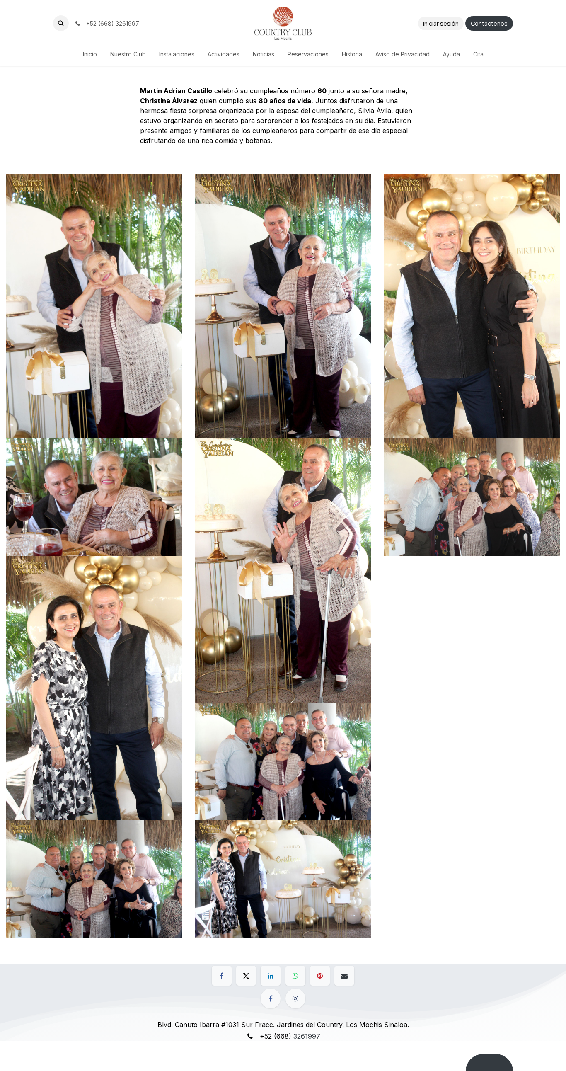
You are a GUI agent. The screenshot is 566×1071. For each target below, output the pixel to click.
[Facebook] (222, 976)
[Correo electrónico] (344, 976)
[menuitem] (90, 54)
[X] (246, 976)
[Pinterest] (320, 976)
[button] (61, 23)
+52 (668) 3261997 (111, 23)
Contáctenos (489, 23)
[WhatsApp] (295, 976)
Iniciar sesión (441, 23)
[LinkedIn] (271, 976)
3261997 (306, 1036)
